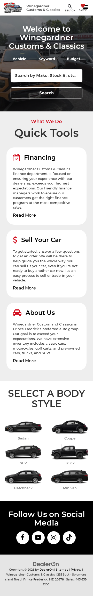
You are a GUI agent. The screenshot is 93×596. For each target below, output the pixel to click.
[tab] (19, 58)
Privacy (76, 569)
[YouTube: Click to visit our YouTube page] (38, 537)
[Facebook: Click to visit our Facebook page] (22, 537)
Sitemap (62, 569)
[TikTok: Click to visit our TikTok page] (69, 537)
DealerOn (46, 569)
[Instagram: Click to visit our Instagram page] (53, 537)
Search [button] (46, 92)
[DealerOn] (46, 564)
